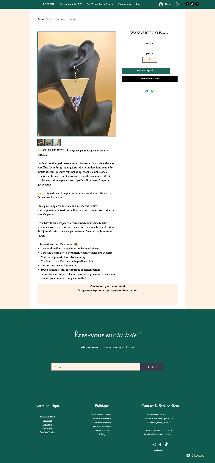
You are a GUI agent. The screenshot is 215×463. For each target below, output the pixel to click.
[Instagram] (197, 4)
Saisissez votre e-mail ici (62, 359)
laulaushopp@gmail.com (162, 419)
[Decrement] (145, 59)
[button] (177, 4)
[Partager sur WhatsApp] (153, 91)
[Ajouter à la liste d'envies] (174, 71)
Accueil (41, 20)
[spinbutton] (150, 59)
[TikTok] (166, 444)
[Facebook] (187, 4)
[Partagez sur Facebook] (147, 91)
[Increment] (154, 59)
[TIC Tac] (192, 4)
